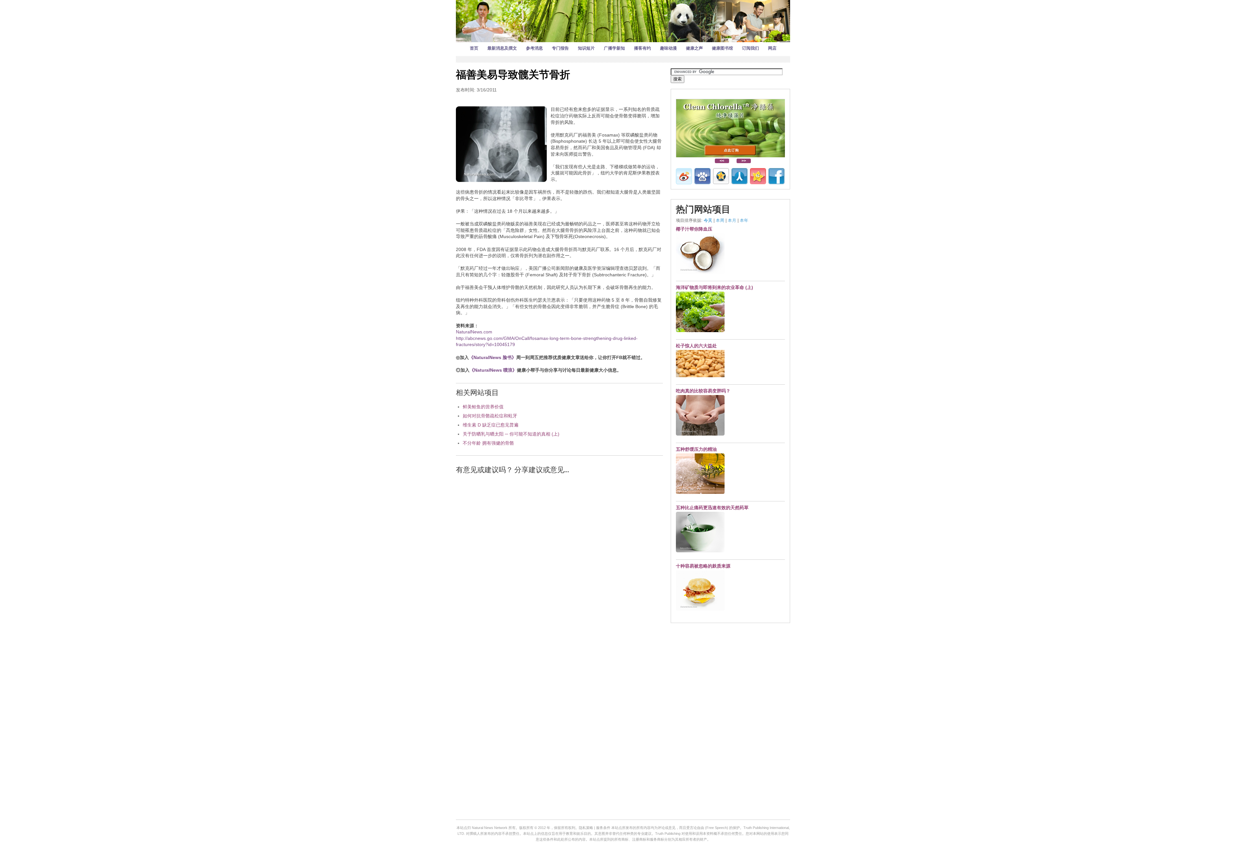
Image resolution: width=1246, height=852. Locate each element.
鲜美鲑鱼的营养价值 (483, 406)
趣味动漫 (668, 48)
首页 (474, 48)
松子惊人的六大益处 (696, 345)
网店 (772, 48)
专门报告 (560, 48)
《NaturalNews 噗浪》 (493, 370)
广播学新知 (614, 48)
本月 (732, 220)
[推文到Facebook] (776, 176)
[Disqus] (559, 562)
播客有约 (642, 48)
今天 (708, 220)
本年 (744, 220)
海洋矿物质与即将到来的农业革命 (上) (714, 287)
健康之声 (694, 48)
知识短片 (586, 48)
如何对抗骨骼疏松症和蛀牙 (490, 415)
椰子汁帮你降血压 (694, 229)
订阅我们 (750, 48)
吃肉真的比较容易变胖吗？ (703, 390)
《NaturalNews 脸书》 (492, 357)
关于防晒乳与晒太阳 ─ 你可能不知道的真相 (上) (511, 434)
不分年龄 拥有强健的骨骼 (488, 443)
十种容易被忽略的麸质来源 (703, 566)
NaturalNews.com (474, 331)
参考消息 (534, 48)
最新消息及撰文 (502, 48)
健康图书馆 (722, 48)
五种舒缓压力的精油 (696, 449)
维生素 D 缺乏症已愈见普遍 (491, 424)
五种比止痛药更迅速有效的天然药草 (712, 507)
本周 (720, 220)
